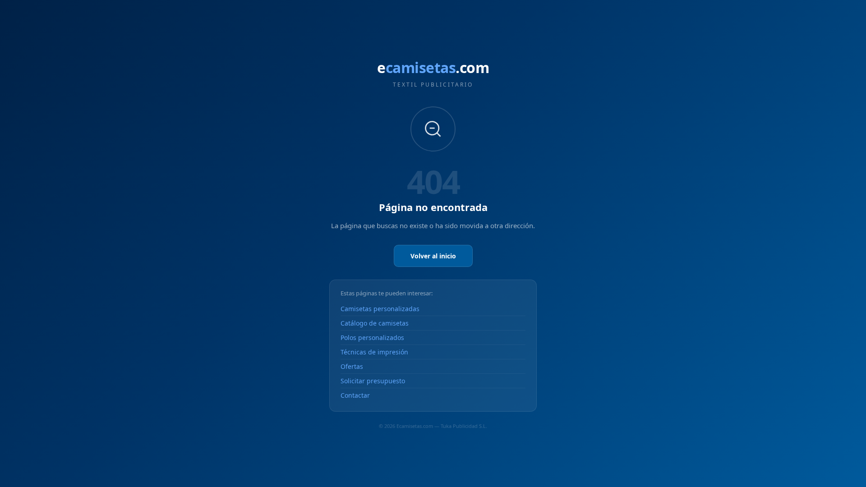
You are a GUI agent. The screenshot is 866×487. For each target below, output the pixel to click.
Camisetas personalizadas (380, 308)
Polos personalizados (372, 337)
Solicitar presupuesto (373, 381)
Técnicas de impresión (374, 352)
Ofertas (352, 366)
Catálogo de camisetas (375, 323)
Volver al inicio (433, 256)
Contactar (355, 395)
